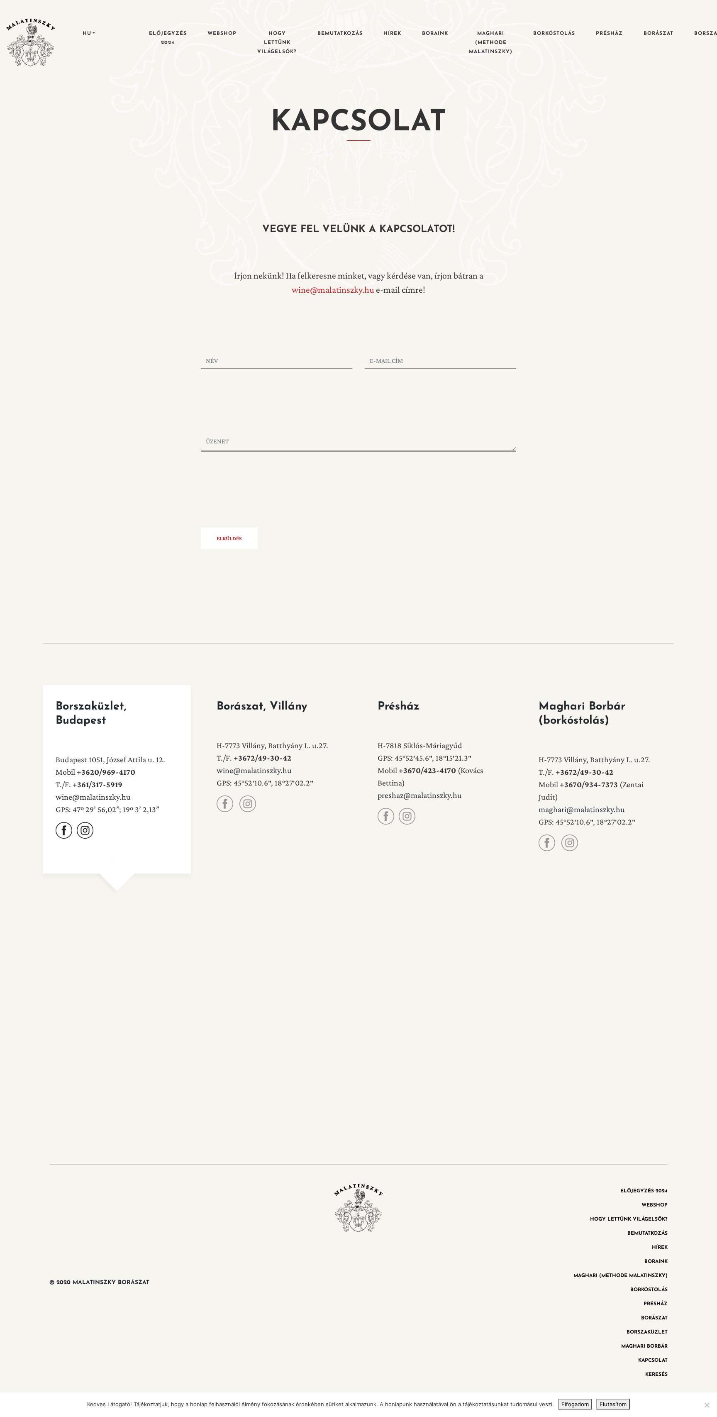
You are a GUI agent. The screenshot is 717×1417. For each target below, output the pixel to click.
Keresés (656, 1374)
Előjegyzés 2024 (168, 38)
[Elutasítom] (706, 1405)
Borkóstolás (554, 33)
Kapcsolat (653, 1360)
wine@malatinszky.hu (333, 289)
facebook (64, 830)
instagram (85, 830)
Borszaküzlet (647, 1332)
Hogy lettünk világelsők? (277, 42)
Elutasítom (613, 1404)
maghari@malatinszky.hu (582, 809)
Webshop (222, 33)
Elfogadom (575, 1404)
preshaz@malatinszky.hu (420, 795)
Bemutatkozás (340, 33)
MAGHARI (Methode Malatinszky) (490, 42)
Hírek (392, 33)
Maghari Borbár (644, 1346)
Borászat (658, 33)
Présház (609, 33)
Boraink (435, 33)
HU (87, 33)
